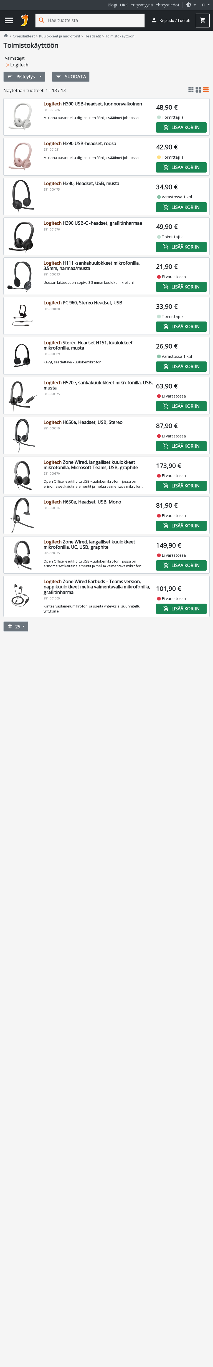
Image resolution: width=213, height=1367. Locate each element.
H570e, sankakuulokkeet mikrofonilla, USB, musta (98, 385)
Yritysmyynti (142, 4)
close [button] (7, 65)
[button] (191, 4)
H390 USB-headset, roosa (80, 143)
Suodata (70, 77)
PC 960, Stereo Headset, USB (83, 303)
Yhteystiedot (167, 4)
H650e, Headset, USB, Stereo (83, 422)
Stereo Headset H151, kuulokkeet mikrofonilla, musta (88, 345)
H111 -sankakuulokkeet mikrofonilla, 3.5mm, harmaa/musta (92, 265)
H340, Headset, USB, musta (81, 183)
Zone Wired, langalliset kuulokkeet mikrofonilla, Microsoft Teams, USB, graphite (91, 464)
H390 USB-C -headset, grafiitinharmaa (93, 223)
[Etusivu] (25, 20)
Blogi (112, 4)
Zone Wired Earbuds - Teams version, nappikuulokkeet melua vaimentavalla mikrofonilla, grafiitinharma (97, 586)
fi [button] (204, 4)
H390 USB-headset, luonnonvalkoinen (93, 104)
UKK (124, 4)
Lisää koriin (181, 127)
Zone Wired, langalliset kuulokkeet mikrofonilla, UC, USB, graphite (89, 544)
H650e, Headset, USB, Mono (82, 502)
